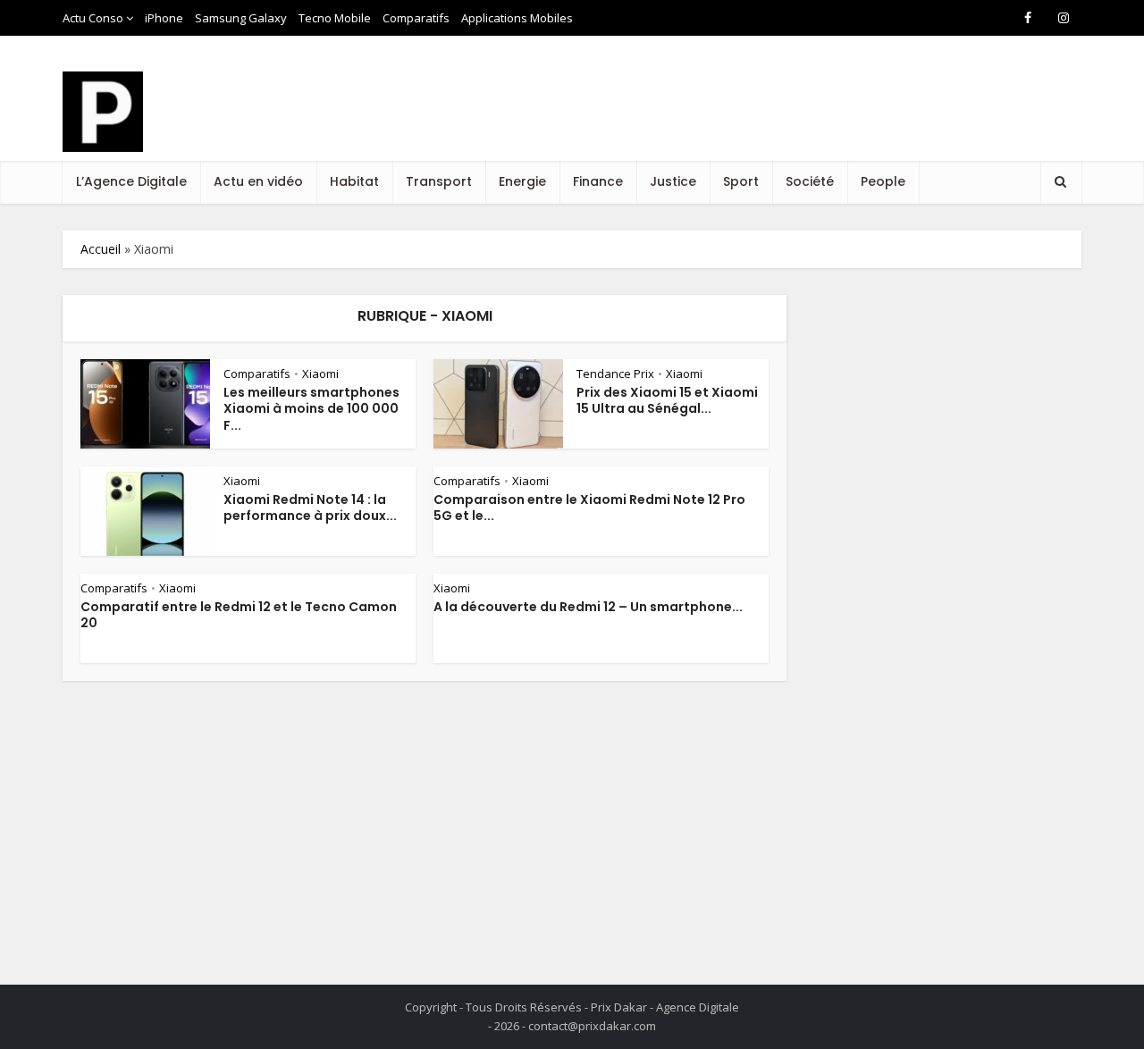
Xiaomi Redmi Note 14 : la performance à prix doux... (310, 508)
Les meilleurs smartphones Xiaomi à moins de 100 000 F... (311, 409)
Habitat (354, 181)
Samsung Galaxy (241, 18)
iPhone (164, 18)
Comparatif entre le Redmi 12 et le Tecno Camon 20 (238, 615)
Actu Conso (93, 18)
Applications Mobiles (517, 18)
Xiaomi (320, 373)
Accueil (100, 248)
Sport (741, 181)
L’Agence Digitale (131, 181)
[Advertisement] (756, 115)
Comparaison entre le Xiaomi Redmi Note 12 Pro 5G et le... (589, 508)
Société (810, 181)
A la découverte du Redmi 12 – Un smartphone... (588, 607)
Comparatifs (416, 18)
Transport (439, 181)
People (883, 181)
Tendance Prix (615, 373)
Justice (673, 181)
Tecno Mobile (335, 18)
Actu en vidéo (258, 181)
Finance (598, 181)
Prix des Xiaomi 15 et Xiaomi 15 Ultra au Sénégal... (667, 400)
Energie (522, 181)
